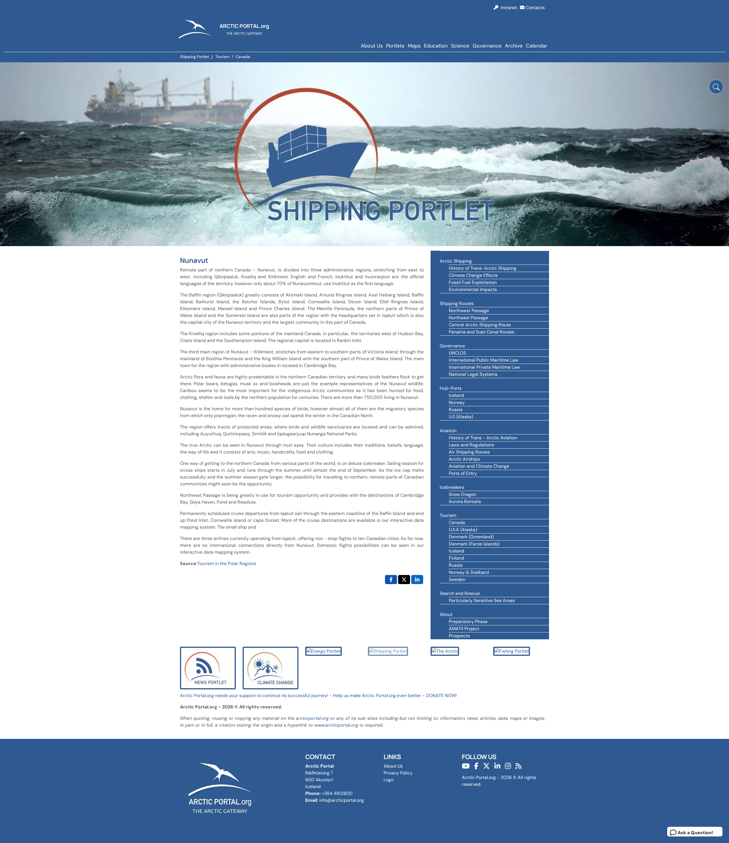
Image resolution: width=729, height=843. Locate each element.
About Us (372, 45)
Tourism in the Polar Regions (226, 563)
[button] (716, 87)
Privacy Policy (398, 773)
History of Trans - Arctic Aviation (483, 438)
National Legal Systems (473, 374)
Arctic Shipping (456, 261)
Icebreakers (452, 487)
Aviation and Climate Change (479, 466)
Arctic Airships (464, 459)
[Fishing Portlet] (511, 651)
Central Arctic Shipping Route (480, 325)
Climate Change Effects (473, 275)
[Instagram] (508, 766)
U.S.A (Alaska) (463, 530)
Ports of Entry (463, 473)
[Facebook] (476, 766)
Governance (487, 45)
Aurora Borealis (465, 501)
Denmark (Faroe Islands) (474, 544)
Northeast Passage (468, 318)
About (446, 614)
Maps (414, 45)
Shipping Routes (457, 303)
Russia (455, 410)
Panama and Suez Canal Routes (481, 332)
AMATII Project (464, 629)
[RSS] (518, 766)
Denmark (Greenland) (471, 537)
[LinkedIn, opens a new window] (417, 579)
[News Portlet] (208, 668)
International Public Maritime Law (483, 360)
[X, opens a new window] (404, 579)
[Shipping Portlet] (388, 651)
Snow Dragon (462, 494)
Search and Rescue (460, 593)
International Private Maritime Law (484, 367)
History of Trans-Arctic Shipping (482, 268)
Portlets (395, 45)
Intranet (507, 8)
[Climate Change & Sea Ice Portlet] (270, 668)
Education (436, 45)
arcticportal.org (312, 718)
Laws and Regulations (471, 445)
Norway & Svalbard (469, 572)
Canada (457, 522)
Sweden (457, 579)
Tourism (448, 515)
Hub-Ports (451, 388)
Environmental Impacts (473, 289)
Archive (514, 45)
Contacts (535, 8)
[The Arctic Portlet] (445, 651)
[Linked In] (497, 766)
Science (460, 45)
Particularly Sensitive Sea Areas (482, 600)
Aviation (448, 431)
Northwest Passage (469, 311)
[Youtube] (466, 766)
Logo (389, 780)
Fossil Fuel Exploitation (473, 282)
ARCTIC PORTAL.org (244, 25)
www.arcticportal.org (336, 725)
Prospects (459, 636)
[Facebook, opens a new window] (391, 579)
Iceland (456, 395)
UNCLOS (457, 353)
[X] (486, 766)
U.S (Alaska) (461, 417)
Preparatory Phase (468, 621)
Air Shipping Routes (469, 452)
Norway (457, 402)
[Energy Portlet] (323, 651)
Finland (456, 558)
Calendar (536, 45)
